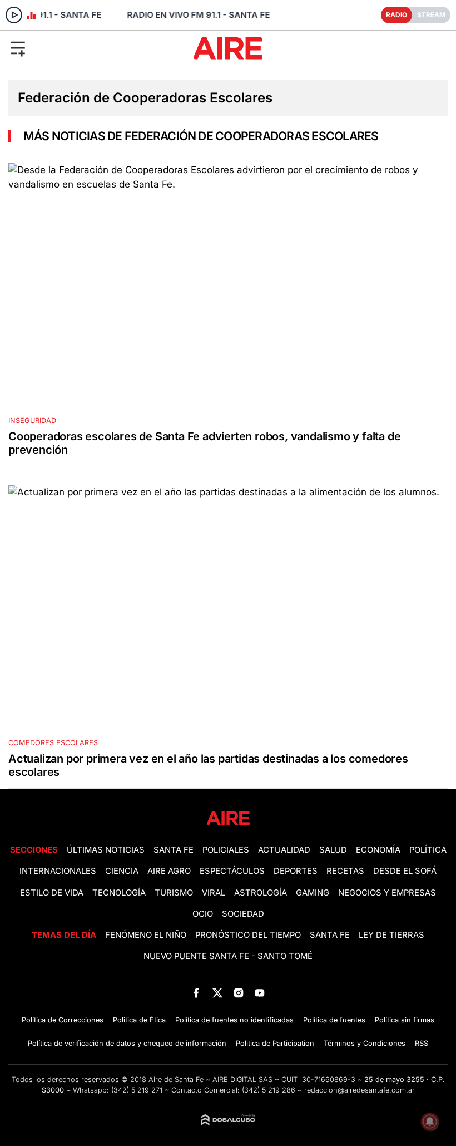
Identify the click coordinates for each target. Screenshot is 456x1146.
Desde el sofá (405, 871)
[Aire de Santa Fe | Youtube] (260, 993)
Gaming (312, 893)
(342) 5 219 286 (268, 1090)
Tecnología (119, 893)
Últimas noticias (106, 850)
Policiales (225, 850)
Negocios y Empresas (387, 893)
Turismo (174, 893)
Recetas (345, 871)
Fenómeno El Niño (145, 935)
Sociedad (243, 914)
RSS (421, 1043)
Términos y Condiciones (364, 1043)
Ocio (202, 914)
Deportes (296, 871)
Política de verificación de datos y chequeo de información (127, 1043)
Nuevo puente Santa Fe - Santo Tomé (228, 956)
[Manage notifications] (430, 1121)
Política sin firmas (404, 1020)
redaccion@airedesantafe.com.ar (359, 1090)
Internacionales (57, 871)
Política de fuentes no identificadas (234, 1020)
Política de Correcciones (62, 1020)
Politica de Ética (139, 1020)
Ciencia (121, 871)
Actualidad (284, 850)
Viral (213, 893)
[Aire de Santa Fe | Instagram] (239, 993)
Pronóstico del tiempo (248, 935)
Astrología (260, 893)
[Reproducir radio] (14, 15)
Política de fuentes (334, 1020)
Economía (378, 850)
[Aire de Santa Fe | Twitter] (217, 993)
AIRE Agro (169, 871)
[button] (75, 47)
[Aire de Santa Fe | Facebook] (196, 993)
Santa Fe (173, 850)
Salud (333, 850)
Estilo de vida (51, 893)
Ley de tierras (391, 935)
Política (428, 850)
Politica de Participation (275, 1043)
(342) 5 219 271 (136, 1090)
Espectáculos (232, 871)
